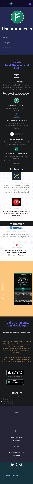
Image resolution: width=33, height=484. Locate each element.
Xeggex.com (16, 182)
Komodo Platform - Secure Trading (16, 121)
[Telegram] (21, 465)
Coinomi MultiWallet (16, 139)
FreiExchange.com (16, 208)
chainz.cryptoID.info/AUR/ (16, 231)
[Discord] (12, 465)
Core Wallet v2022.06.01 (16, 105)
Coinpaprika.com (16, 248)
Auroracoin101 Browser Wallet (16, 154)
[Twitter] (16, 465)
